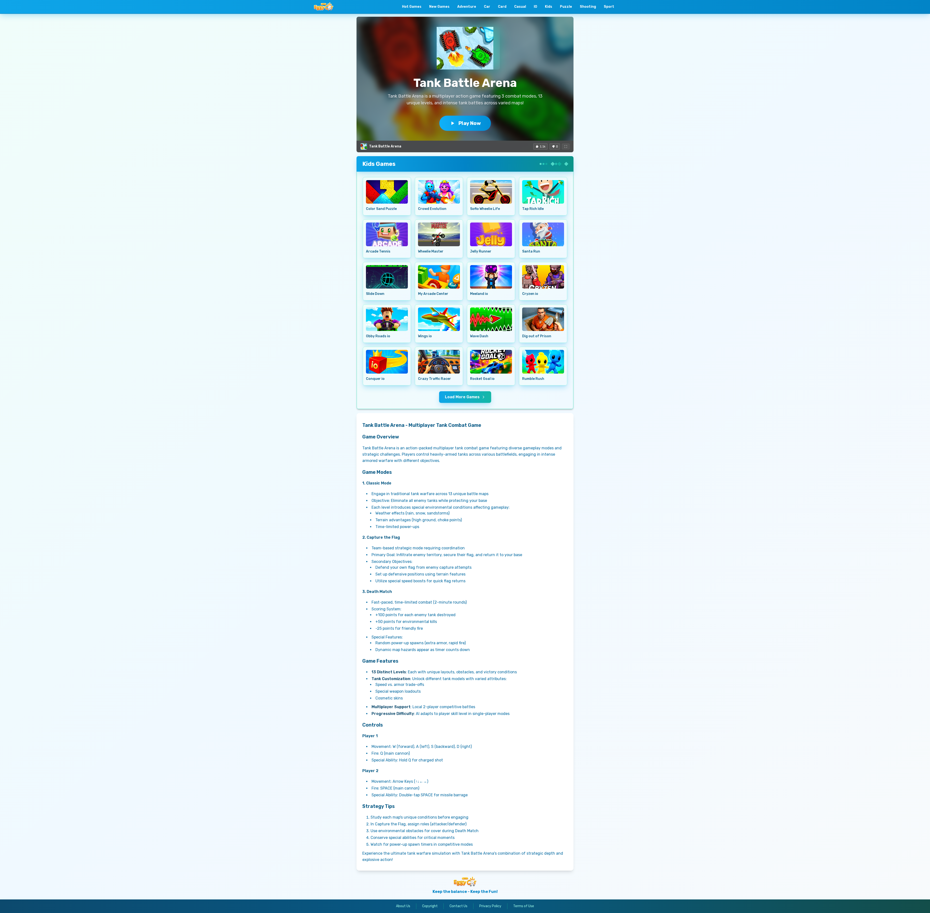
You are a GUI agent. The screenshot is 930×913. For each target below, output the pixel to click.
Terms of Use (523, 906)
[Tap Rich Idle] (543, 192)
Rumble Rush (533, 379)
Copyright (430, 906)
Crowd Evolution (432, 209)
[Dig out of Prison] (543, 319)
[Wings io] (439, 319)
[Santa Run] (543, 234)
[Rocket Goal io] (491, 361)
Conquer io (375, 379)
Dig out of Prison (536, 336)
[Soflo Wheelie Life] (491, 192)
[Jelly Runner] (491, 234)
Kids (548, 7)
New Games (439, 7)
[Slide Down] (387, 277)
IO (535, 7)
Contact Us (458, 906)
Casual (520, 7)
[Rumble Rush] (543, 361)
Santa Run (531, 251)
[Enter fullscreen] (566, 146)
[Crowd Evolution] (439, 192)
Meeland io (479, 294)
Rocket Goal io (482, 379)
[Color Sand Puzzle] (387, 192)
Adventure (466, 7)
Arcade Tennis (378, 251)
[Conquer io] (387, 361)
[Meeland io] (491, 277)
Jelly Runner (480, 251)
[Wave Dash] (491, 319)
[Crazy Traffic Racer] (439, 361)
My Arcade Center (433, 294)
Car (487, 7)
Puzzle (566, 7)
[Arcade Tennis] (387, 234)
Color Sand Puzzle (381, 209)
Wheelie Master (430, 251)
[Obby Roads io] (387, 319)
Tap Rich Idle (533, 209)
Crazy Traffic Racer (434, 379)
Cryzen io (530, 294)
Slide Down (375, 294)
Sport (609, 7)
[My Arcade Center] (439, 277)
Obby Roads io (378, 336)
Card (502, 7)
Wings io (425, 336)
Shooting (588, 7)
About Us (403, 906)
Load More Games (462, 397)
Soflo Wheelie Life (485, 209)
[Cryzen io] (543, 277)
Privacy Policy (490, 906)
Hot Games (411, 7)
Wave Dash (479, 336)
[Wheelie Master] (439, 234)
